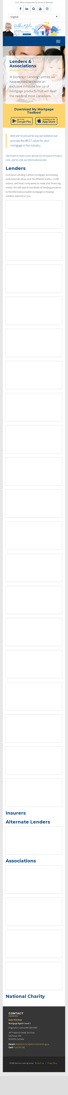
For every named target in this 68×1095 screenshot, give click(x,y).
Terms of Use (39, 1063)
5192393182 (19, 1047)
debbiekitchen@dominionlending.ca (32, 1044)
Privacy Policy (52, 1063)
